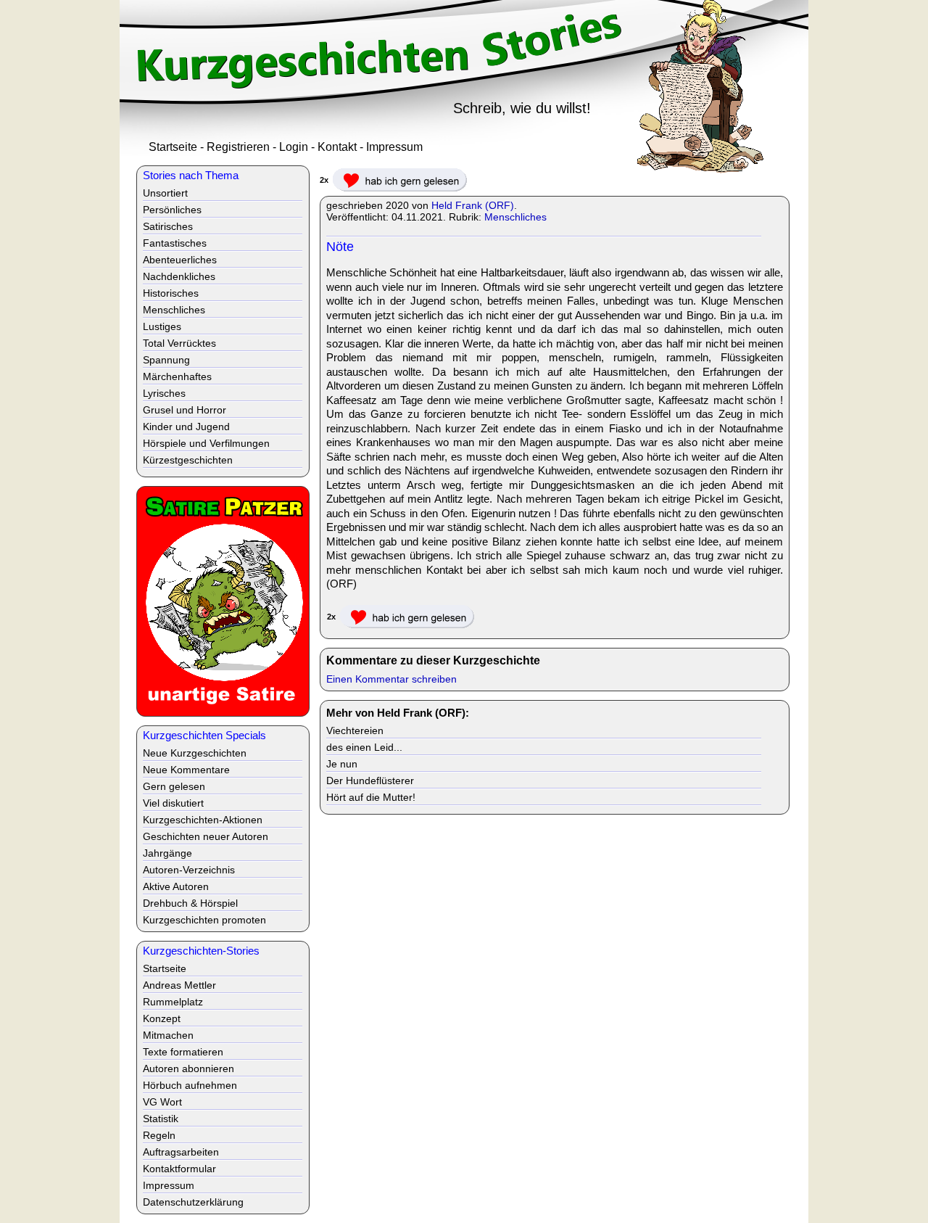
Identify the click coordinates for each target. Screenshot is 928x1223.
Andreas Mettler (179, 985)
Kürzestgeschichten (188, 460)
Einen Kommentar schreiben (391, 679)
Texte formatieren (183, 1052)
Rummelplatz (173, 1002)
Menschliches (515, 217)
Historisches (171, 293)
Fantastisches (175, 243)
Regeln (159, 1135)
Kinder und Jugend (186, 426)
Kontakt (337, 147)
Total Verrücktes (179, 343)
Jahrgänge (167, 853)
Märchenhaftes (177, 376)
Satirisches (168, 226)
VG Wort (162, 1102)
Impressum (394, 147)
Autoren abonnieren (188, 1068)
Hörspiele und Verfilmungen (206, 443)
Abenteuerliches (180, 259)
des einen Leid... (364, 747)
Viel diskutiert (173, 803)
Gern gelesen (174, 786)
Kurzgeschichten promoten (204, 920)
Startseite (173, 147)
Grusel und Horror (184, 410)
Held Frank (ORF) (472, 205)
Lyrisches (164, 393)
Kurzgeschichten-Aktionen (202, 819)
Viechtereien (355, 730)
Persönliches (172, 209)
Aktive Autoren (176, 886)
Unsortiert (165, 193)
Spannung (166, 360)
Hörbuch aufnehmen (190, 1085)
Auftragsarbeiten (181, 1152)
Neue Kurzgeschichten (194, 753)
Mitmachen (168, 1035)
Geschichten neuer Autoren (205, 836)
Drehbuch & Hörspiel (190, 903)
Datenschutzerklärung (193, 1202)
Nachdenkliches (179, 276)
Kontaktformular (179, 1168)
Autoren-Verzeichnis (189, 870)
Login (293, 147)
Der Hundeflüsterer (370, 780)
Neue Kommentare (186, 769)
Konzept (162, 1018)
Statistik (160, 1118)
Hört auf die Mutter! (370, 797)
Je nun (341, 764)
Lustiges (162, 326)
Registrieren (238, 147)
